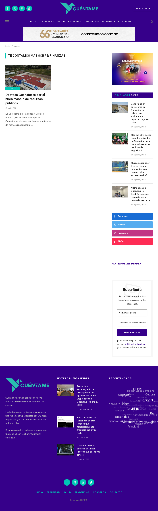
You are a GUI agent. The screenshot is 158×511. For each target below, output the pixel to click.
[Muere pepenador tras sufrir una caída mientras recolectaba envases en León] (120, 166)
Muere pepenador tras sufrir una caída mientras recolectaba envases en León (140, 169)
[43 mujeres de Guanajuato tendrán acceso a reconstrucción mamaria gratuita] (120, 191)
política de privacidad (135, 344)
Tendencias (91, 21)
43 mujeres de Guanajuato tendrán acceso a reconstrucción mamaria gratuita (140, 194)
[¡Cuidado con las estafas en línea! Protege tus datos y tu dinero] (65, 449)
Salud (61, 21)
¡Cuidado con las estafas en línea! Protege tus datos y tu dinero (88, 450)
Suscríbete (143, 8)
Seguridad (74, 21)
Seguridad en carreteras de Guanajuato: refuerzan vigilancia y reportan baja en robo (140, 113)
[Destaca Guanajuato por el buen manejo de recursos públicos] (28, 77)
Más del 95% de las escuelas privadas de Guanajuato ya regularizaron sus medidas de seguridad (141, 143)
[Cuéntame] (79, 8)
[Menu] (7, 21)
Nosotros (108, 21)
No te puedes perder (126, 263)
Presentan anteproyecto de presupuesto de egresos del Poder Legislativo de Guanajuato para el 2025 (87, 395)
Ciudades (46, 21)
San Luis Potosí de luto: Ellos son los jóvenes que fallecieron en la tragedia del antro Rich (86, 425)
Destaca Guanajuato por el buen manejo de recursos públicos (25, 99)
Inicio (33, 21)
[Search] (151, 21)
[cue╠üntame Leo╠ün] (132, 84)
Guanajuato (13, 89)
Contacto (124, 21)
